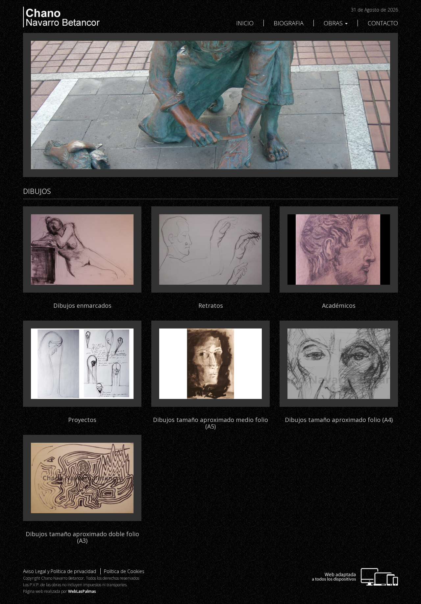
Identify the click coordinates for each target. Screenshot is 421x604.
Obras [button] (334, 23)
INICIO (245, 23)
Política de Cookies (124, 571)
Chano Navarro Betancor (82, 17)
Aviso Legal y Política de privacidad (59, 571)
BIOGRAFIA (289, 23)
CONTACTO (383, 23)
